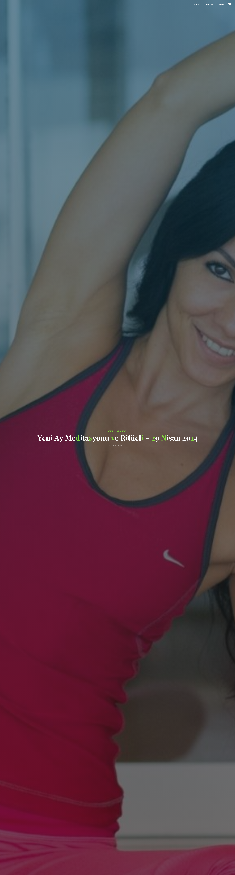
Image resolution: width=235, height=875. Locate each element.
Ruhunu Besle (121, 430)
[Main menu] (229, 4)
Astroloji (111, 430)
